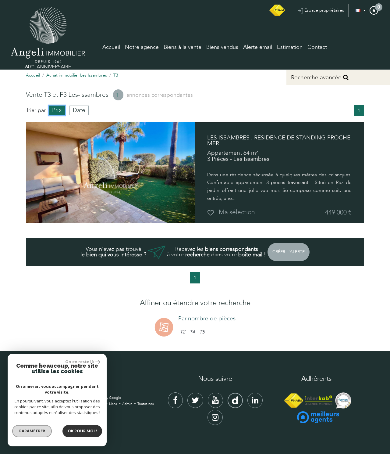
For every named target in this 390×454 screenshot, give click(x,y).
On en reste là (79, 361)
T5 (201, 332)
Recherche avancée (317, 77)
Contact (317, 47)
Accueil (111, 47)
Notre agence (142, 47)
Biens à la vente (182, 47)
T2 (182, 332)
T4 (192, 332)
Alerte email (257, 47)
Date (79, 110)
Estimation (290, 47)
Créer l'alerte (288, 252)
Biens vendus (222, 47)
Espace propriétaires (323, 10)
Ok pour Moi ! (82, 431)
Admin (127, 404)
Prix (57, 110)
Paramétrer (32, 431)
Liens (113, 404)
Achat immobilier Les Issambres (76, 75)
